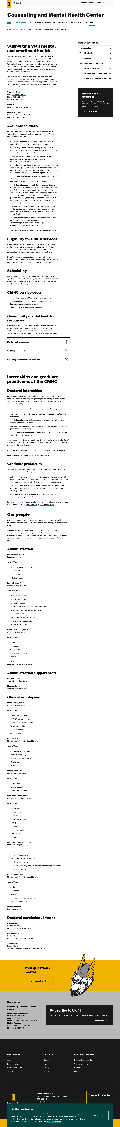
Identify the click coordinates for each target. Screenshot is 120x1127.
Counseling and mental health (91, 63)
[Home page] (9, 4)
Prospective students (83, 1060)
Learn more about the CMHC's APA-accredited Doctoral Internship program (36, 450)
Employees (78, 1072)
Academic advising (43, 23)
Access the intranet (90, 112)
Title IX (10, 1072)
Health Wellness (35, 29)
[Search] (14, 3)
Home (9, 29)
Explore (83, 3)
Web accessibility (14, 1068)
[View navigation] (110, 3)
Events (46, 1072)
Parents (77, 1068)
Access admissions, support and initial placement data (28, 455)
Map (45, 1064)
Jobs (9, 1060)
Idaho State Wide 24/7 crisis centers (36, 331)
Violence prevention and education (93, 73)
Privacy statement (14, 1064)
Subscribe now (101, 1020)
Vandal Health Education (89, 68)
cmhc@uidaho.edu (19, 94)
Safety (46, 1068)
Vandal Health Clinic (87, 53)
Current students (81, 1064)
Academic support (61, 23)
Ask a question (37, 981)
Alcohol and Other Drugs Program (93, 78)
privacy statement (54, 1121)
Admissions (100, 3)
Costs (91, 3)
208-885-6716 (21, 279)
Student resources (22, 23)
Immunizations (85, 58)
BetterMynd (15, 214)
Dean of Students (79, 23)
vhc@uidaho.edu (31, 225)
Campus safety (86, 48)
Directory (47, 1060)
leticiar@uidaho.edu (47, 504)
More (92, 23)
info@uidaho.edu (43, 1102)
